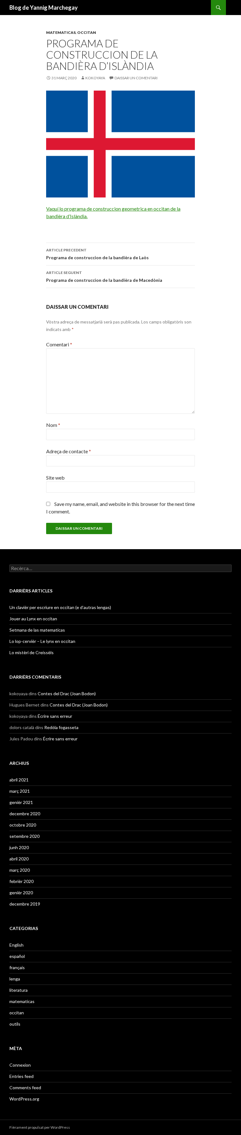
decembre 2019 (24, 903)
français (17, 967)
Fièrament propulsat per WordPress (39, 1127)
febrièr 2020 (21, 881)
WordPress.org (24, 1098)
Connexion (20, 1065)
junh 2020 (19, 847)
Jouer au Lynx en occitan (33, 618)
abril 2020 (19, 858)
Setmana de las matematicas (37, 630)
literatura (18, 990)
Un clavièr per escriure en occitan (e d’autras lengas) (60, 607)
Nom (53, 425)
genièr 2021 (21, 802)
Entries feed (21, 1076)
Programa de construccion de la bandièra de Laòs (97, 254)
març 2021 (19, 791)
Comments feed (25, 1087)
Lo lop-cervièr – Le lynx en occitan (42, 641)
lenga (14, 978)
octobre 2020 (22, 825)
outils (14, 1024)
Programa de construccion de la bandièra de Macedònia (104, 276)
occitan (86, 32)
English (16, 945)
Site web (55, 478)
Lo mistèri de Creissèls (31, 652)
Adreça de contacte (68, 451)
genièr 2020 (21, 892)
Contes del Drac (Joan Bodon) (67, 693)
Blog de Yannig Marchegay (43, 7)
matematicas (61, 32)
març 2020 (19, 870)
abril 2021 (19, 779)
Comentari (59, 344)
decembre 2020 (24, 813)
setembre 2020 (24, 836)
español (17, 956)
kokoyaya (95, 78)
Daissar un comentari (136, 78)
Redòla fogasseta (61, 727)
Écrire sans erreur (55, 716)
